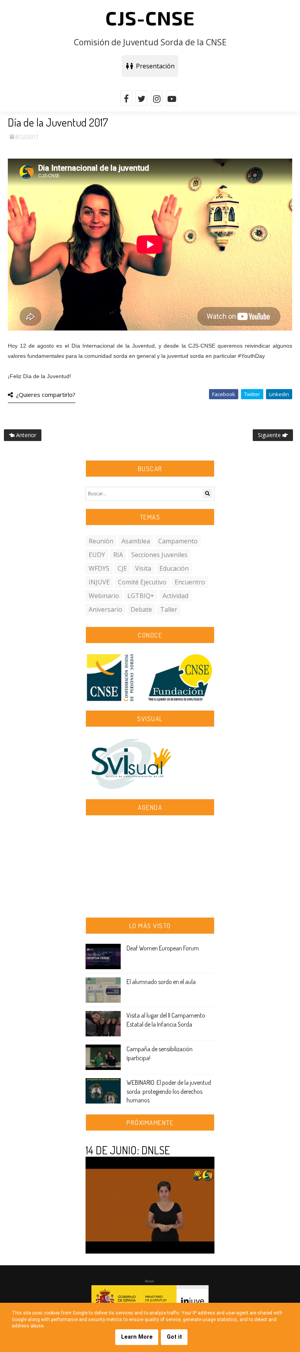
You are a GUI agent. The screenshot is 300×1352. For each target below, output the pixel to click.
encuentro (190, 582)
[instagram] (156, 98)
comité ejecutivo (142, 582)
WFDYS (99, 568)
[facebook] (126, 98)
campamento (178, 541)
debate (141, 609)
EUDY (97, 554)
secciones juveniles (159, 554)
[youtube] (172, 98)
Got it (174, 1337)
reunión (101, 541)
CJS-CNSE (150, 17)
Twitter (252, 394)
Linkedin (279, 394)
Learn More (137, 1337)
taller (168, 609)
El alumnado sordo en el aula (161, 982)
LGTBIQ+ (140, 595)
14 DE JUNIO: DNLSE (128, 1150)
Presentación (154, 66)
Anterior (25, 435)
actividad (175, 595)
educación (174, 568)
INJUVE (99, 582)
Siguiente (270, 435)
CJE (122, 568)
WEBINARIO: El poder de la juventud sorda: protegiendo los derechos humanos (169, 1091)
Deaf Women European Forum (163, 948)
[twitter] (141, 98)
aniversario (105, 609)
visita (143, 568)
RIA (118, 554)
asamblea (135, 541)
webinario (104, 595)
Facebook (223, 394)
